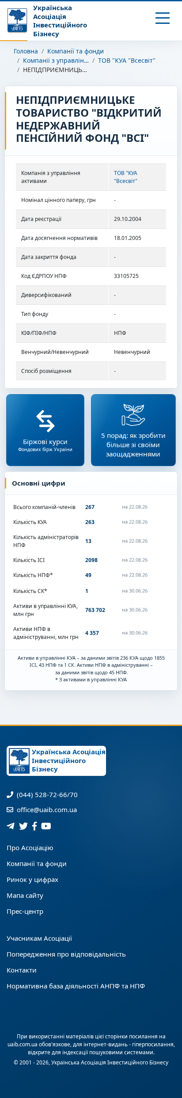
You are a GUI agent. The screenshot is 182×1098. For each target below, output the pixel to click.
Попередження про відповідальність (66, 954)
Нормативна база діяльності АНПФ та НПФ (76, 985)
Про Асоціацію (30, 847)
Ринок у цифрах (32, 879)
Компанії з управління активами (72, 60)
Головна (26, 51)
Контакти (22, 969)
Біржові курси (45, 444)
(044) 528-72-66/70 (46, 794)
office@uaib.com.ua (46, 809)
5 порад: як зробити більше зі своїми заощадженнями (133, 444)
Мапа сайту (25, 895)
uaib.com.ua (23, 1044)
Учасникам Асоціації (39, 938)
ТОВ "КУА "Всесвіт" (126, 60)
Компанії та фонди (75, 51)
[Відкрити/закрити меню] (163, 18)
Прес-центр (25, 911)
